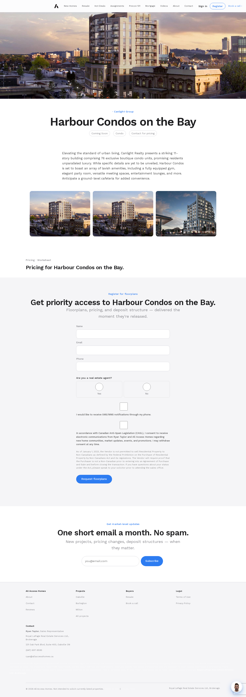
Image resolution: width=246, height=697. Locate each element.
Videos (164, 6)
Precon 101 (134, 6)
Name (79, 326)
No (146, 393)
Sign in (202, 6)
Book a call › (235, 6)
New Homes (70, 6)
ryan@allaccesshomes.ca (39, 656)
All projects (82, 616)
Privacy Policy (183, 603)
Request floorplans (94, 479)
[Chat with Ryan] (236, 686)
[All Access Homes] (56, 6)
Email (79, 342)
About (176, 6)
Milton (79, 609)
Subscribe (151, 561)
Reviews (30, 609)
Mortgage (150, 6)
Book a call (132, 603)
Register (218, 6)
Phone (80, 359)
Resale (86, 6)
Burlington (81, 603)
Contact (188, 6)
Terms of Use (183, 597)
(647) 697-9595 (34, 650)
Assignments (117, 6)
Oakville (80, 597)
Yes (99, 393)
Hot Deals (100, 6)
